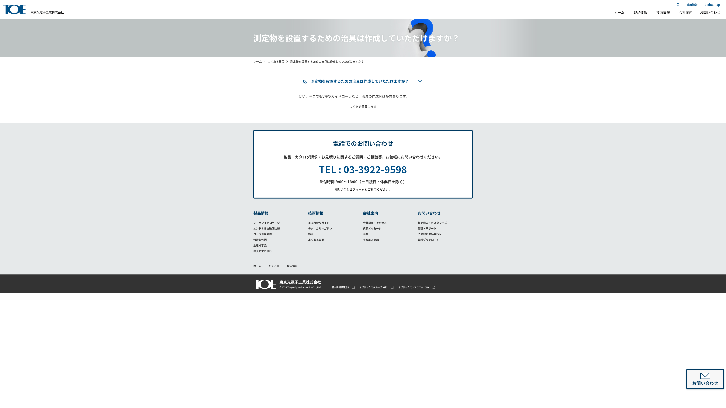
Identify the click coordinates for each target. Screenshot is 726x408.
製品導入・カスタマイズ (432, 223)
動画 (310, 234)
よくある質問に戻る (363, 106)
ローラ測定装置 (262, 234)
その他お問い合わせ (430, 234)
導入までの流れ (262, 251)
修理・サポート (427, 228)
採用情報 (292, 266)
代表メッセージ (372, 228)
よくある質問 (316, 240)
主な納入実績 (371, 240)
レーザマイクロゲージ (266, 223)
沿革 (365, 234)
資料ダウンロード (428, 240)
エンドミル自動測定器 (266, 228)
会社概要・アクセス (375, 223)
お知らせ (274, 266)
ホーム (257, 266)
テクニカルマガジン (320, 228)
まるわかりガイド (318, 223)
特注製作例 (260, 240)
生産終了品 (260, 245)
